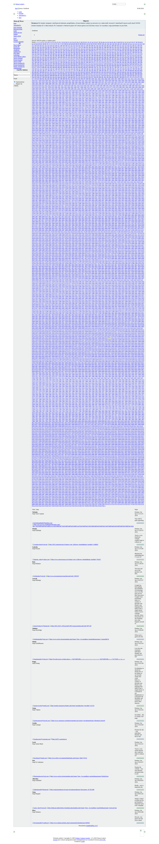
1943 (56, 125)
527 (92, 60)
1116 (137, 84)
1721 (109, 113)
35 (94, 42)
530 (100, 60)
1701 (43, 113)
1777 (69, 117)
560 (66, 62)
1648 (92, 110)
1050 (33, 82)
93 (89, 44)
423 (46, 57)
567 (84, 62)
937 (41, 77)
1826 (119, 118)
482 (87, 59)
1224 (39, 90)
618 (105, 64)
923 (115, 75)
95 (93, 44)
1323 (142, 94)
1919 (89, 123)
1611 (83, 108)
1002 (99, 79)
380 (46, 55)
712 (125, 67)
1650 (99, 110)
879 (113, 74)
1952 (86, 125)
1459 (142, 100)
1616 (99, 108)
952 (79, 77)
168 (53, 47)
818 (66, 72)
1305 (83, 94)
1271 (83, 92)
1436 (66, 100)
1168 (81, 87)
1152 (142, 85)
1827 (122, 118)
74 (54, 44)
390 (71, 55)
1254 (139, 90)
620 (110, 64)
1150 (136, 85)
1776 (66, 117)
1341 (89, 95)
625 (123, 64)
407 (115, 55)
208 (46, 49)
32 (88, 42)
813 (53, 72)
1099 (83, 84)
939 (46, 77)
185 (97, 47)
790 (105, 70)
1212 (111, 89)
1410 (92, 99)
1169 (84, 87)
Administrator (18, 68)
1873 (49, 122)
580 (118, 62)
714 (131, 67)
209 (48, 49)
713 (128, 67)
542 (131, 60)
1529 (36, 105)
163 (41, 47)
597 (51, 64)
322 (118, 52)
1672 (59, 112)
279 (118, 50)
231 (105, 49)
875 (102, 74)
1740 (59, 115)
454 (126, 57)
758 (133, 69)
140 (92, 45)
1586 (112, 107)
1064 (79, 82)
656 (92, 65)
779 (77, 70)
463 (38, 59)
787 (97, 70)
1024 (59, 80)
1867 (142, 120)
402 (102, 55)
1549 (102, 105)
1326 (39, 95)
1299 (63, 94)
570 (92, 62)
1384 (119, 97)
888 (136, 74)
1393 (36, 99)
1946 (66, 125)
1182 (126, 87)
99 (100, 44)
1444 (92, 100)
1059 (63, 82)
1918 (86, 123)
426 (53, 57)
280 (120, 50)
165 (46, 47)
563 (74, 62)
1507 (76, 103)
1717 (96, 113)
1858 (112, 120)
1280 (112, 92)
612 (89, 64)
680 (43, 67)
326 (128, 52)
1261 (49, 92)
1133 (81, 85)
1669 (49, 112)
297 (53, 52)
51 (123, 42)
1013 (135, 79)
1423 (135, 99)
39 (101, 42)
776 (69, 70)
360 (105, 54)
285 (133, 50)
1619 (109, 108)
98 (99, 44)
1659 (129, 110)
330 (138, 52)
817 (64, 72)
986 (56, 79)
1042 (119, 80)
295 (48, 52)
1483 (109, 102)
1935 (142, 123)
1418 (119, 99)
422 (43, 57)
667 (120, 65)
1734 (39, 115)
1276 (99, 92)
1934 (139, 123)
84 (73, 44)
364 (115, 54)
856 (53, 74)
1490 (132, 102)
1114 (130, 84)
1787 (102, 117)
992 (71, 79)
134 (76, 45)
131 (69, 45)
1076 (119, 82)
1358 (33, 97)
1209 (101, 89)
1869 (36, 122)
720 (35, 69)
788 (100, 70)
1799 (142, 117)
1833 (142, 118)
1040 (112, 80)
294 (46, 52)
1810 (66, 118)
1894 (119, 122)
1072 (106, 82)
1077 (122, 82)
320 (113, 52)
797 (123, 70)
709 (118, 67)
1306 (86, 94)
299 (59, 52)
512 (53, 60)
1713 (82, 113)
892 (35, 75)
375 (33, 55)
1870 (39, 122)
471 (59, 59)
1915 (76, 123)
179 (82, 47)
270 (95, 50)
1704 (53, 113)
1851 (89, 120)
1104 (99, 84)
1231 (63, 90)
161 (35, 47)
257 (61, 50)
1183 (129, 87)
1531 (43, 105)
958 (95, 77)
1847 (76, 120)
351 (82, 54)
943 (56, 77)
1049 (142, 80)
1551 (109, 105)
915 (95, 75)
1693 (129, 112)
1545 (89, 105)
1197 (62, 89)
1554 (119, 105)
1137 (94, 85)
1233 (69, 90)
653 (84, 65)
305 (74, 52)
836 (113, 72)
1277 (102, 92)
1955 (96, 125)
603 (66, 64)
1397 (49, 99)
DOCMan (17, 53)
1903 (36, 123)
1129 (68, 85)
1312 (106, 94)
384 (56, 55)
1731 (142, 113)
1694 (132, 112)
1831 (135, 118)
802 (136, 70)
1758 (119, 115)
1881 (76, 122)
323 (120, 52)
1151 (139, 85)
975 (138, 77)
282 (126, 50)
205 (38, 49)
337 (46, 54)
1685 (102, 112)
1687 (109, 112)
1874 (53, 122)
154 (128, 45)
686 (59, 67)
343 (61, 54)
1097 (76, 84)
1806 (53, 118)
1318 (125, 94)
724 (46, 69)
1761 (129, 115)
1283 (122, 92)
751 (115, 69)
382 (51, 55)
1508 (79, 103)
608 (79, 64)
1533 (49, 105)
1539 (69, 105)
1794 (126, 117)
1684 (99, 112)
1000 (92, 79)
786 (95, 70)
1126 (58, 85)
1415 (109, 99)
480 (82, 59)
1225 (43, 90)
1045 (129, 80)
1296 (53, 94)
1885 (89, 122)
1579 (89, 107)
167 (51, 47)
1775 (63, 117)
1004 (105, 79)
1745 (76, 115)
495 (120, 59)
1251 (129, 90)
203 (33, 49)
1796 (132, 117)
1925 (109, 123)
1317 (122, 94)
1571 (63, 107)
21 (68, 42)
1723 (116, 113)
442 (95, 57)
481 (84, 59)
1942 (53, 125)
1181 (123, 87)
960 (100, 77)
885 (128, 74)
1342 (92, 95)
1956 (99, 125)
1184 (133, 87)
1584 (106, 107)
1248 (119, 90)
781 (82, 70)
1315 (116, 94)
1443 (89, 100)
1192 (46, 89)
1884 (86, 122)
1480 (99, 102)
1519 (116, 103)
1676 (73, 112)
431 (66, 57)
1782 (86, 117)
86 (76, 44)
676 (33, 67)
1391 (142, 97)
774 (64, 70)
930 (133, 75)
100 (103, 44)
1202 (78, 89)
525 (87, 60)
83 (71, 44)
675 (141, 65)
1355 (136, 95)
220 (77, 49)
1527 (142, 103)
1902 (33, 123)
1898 (132, 122)
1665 (36, 112)
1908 (53, 123)
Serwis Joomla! (18, 58)
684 (53, 67)
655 (90, 65)
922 (113, 75)
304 (71, 52)
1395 (43, 99)
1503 (63, 103)
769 (51, 70)
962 (105, 77)
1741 (63, 115)
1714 (86, 113)
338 (48, 54)
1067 (89, 82)
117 (33, 45)
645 (64, 65)
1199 (68, 89)
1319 (129, 94)
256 (59, 50)
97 (97, 44)
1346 (106, 95)
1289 (142, 92)
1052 (39, 82)
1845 (69, 120)
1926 (112, 123)
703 (102, 67)
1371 (76, 97)
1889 (102, 122)
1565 (43, 107)
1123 (49, 85)
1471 (69, 102)
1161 (59, 87)
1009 (122, 79)
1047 (136, 80)
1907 (49, 123)
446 (105, 57)
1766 (33, 117)
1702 (46, 113)
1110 (118, 84)
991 (69, 79)
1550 (106, 105)
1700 (39, 113)
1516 (106, 103)
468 (51, 59)
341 (56, 54)
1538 (66, 105)
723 (43, 69)
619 (107, 64)
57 (134, 42)
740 (87, 69)
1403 (69, 99)
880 (115, 74)
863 (71, 74)
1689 (116, 112)
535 (113, 60)
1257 (36, 92)
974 (136, 77)
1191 (42, 89)
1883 (83, 122)
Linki (20, 12)
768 (48, 70)
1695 (136, 112)
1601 (49, 108)
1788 (106, 117)
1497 (43, 103)
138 (87, 45)
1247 (116, 90)
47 (116, 42)
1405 (76, 99)
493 (115, 59)
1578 (86, 107)
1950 (79, 125)
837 (115, 72)
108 (123, 44)
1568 (53, 107)
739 (84, 69)
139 (89, 45)
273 (102, 50)
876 (105, 74)
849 (35, 74)
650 (77, 65)
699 (92, 67)
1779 (76, 117)
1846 (73, 120)
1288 (139, 92)
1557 (129, 105)
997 (84, 79)
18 (63, 42)
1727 (129, 113)
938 (43, 77)
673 (136, 65)
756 (128, 69)
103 (110, 44)
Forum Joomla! (18, 60)
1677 (76, 112)
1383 (116, 97)
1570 (59, 107)
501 (136, 59)
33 (90, 42)
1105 (102, 84)
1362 (46, 97)
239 (125, 49)
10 (48, 42)
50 (121, 42)
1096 (73, 84)
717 (138, 67)
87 (78, 44)
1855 (102, 120)
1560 (139, 105)
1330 (53, 95)
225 (89, 49)
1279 (109, 92)
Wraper (16, 40)
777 (71, 70)
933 (141, 75)
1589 (122, 107)
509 (46, 60)
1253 (136, 90)
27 (79, 42)
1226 (46, 90)
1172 (94, 87)
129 (63, 45)
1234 (73, 90)
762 (33, 70)
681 (46, 67)
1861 (122, 120)
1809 (63, 118)
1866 (139, 120)
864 (74, 74)
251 (46, 50)
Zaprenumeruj (20, 82)
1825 (116, 118)
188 (105, 47)
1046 (132, 80)
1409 (89, 99)
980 (41, 79)
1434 (59, 100)
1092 (59, 84)
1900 (139, 122)
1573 (69, 107)
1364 (53, 97)
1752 (99, 115)
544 (136, 60)
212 (56, 49)
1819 (96, 118)
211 (53, 49)
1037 (102, 80)
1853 (96, 120)
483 (90, 59)
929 (131, 75)
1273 (89, 92)
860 (64, 74)
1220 (138, 89)
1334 (66, 95)
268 (90, 50)
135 (79, 45)
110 (129, 44)
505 (35, 60)
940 (48, 77)
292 (41, 52)
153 (125, 45)
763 (35, 70)
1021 (49, 80)
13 (53, 42)
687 (61, 67)
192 (115, 47)
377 (38, 55)
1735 (43, 115)
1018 (39, 80)
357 (97, 54)
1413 (102, 99)
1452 (119, 100)
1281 (116, 92)
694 (79, 67)
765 (41, 70)
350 (79, 54)
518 (69, 60)
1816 (86, 118)
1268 (73, 92)
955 (87, 77)
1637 (56, 110)
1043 (122, 80)
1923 (102, 123)
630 (136, 64)
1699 (36, 113)
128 (61, 45)
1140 (104, 85)
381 (48, 55)
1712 (79, 113)
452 (120, 57)
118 (35, 45)
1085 (36, 84)
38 (99, 42)
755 (126, 69)
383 (53, 55)
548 (35, 62)
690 (69, 67)
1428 (39, 100)
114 (138, 44)
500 (133, 59)
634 (35, 65)
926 (123, 75)
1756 (112, 115)
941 (51, 77)
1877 (63, 122)
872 (95, 74)
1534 (53, 105)
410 (123, 55)
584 (128, 62)
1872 (46, 122)
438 (84, 57)
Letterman (17, 55)
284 (131, 50)
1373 (83, 97)
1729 (135, 113)
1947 (69, 125)
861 (66, 74)
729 (59, 69)
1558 (132, 105)
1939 (43, 125)
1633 (43, 110)
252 (48, 50)
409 (120, 55)
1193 (49, 89)
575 (105, 62)
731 (64, 69)
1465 (49, 102)
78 (62, 44)
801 (133, 70)
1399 (56, 99)
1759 (122, 115)
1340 (86, 95)
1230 (59, 90)
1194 (52, 89)
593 (41, 64)
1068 (92, 82)
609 (82, 64)
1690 (119, 112)
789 (102, 70)
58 (136, 42)
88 (80, 44)
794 (115, 70)
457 (133, 57)
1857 (109, 120)
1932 (132, 123)
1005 (109, 79)
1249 (122, 90)
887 (133, 74)
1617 (102, 108)
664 (113, 65)
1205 (88, 89)
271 (97, 50)
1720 (106, 113)
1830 (132, 118)
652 (82, 65)
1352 (126, 95)
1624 (125, 108)
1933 (135, 123)
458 (136, 57)
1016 (33, 80)
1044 (126, 80)
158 (138, 45)
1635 (49, 110)
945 (61, 77)
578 (113, 62)
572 (97, 62)
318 (107, 52)
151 (120, 45)
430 (64, 57)
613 (92, 64)
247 (35, 50)
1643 (76, 110)
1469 (63, 102)
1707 (63, 113)
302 (66, 52)
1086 (39, 84)
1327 (43, 95)
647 (69, 65)
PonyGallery (17, 45)
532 (105, 60)
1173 (97, 87)
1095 (69, 84)
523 (82, 60)
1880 (73, 122)
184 (95, 47)
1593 (136, 107)
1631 (36, 110)
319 (110, 52)
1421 (129, 99)
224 (87, 49)
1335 (69, 95)
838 (118, 72)
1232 (66, 90)
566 (82, 62)
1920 (92, 123)
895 (43, 75)
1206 (91, 89)
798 (126, 70)
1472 (73, 102)
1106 (105, 84)
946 (64, 77)
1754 (106, 115)
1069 (96, 82)
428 (59, 57)
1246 (112, 90)
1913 (69, 123)
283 (128, 50)
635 (38, 65)
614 (95, 64)
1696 (139, 112)
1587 (116, 107)
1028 (73, 80)
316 (102, 52)
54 (129, 42)
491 (110, 59)
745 (100, 69)
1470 (66, 102)
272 (100, 50)
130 (66, 45)
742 (92, 69)
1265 (63, 92)
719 (33, 69)
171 (61, 47)
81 (67, 44)
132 (71, 45)
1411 (96, 99)
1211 (108, 89)
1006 (112, 79)
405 (110, 55)
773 (61, 70)
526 (89, 60)
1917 (82, 123)
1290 (33, 94)
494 (118, 59)
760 (138, 69)
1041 (116, 80)
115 (141, 44)
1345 (102, 95)
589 (141, 62)
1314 (112, 94)
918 (102, 75)
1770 (46, 117)
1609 (76, 108)
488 (102, 59)
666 (118, 65)
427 (56, 57)
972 (131, 77)
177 (77, 47)
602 (64, 64)
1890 (106, 122)
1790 (112, 117)
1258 (39, 92)
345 (66, 54)
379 (43, 55)
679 (41, 67)
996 (82, 79)
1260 (46, 92)
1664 (33, 112)
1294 (46, 94)
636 (41, 65)
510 (48, 60)
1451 (116, 100)
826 (87, 72)
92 (88, 44)
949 (71, 77)
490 (108, 59)
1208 (98, 89)
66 (40, 44)
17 (61, 42)
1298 (59, 94)
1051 (36, 82)
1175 (104, 87)
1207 (95, 89)
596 (48, 64)
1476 (86, 102)
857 (56, 74)
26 (77, 42)
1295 (49, 94)
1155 (39, 87)
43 (109, 42)
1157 (46, 87)
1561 (142, 105)
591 (35, 64)
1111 (121, 84)
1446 (99, 100)
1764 (139, 115)
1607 (69, 108)
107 (121, 44)
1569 (56, 107)
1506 (73, 103)
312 (92, 52)
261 (71, 50)
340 (53, 54)
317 (105, 52)
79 (64, 44)
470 (56, 59)
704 (105, 67)
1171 (91, 87)
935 (35, 77)
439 (87, 57)
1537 (63, 105)
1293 (43, 94)
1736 (46, 115)
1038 (106, 80)
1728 (132, 113)
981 (43, 79)
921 (110, 75)
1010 (125, 79)
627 (128, 64)
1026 (66, 80)
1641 (69, 110)
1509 (83, 103)
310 (87, 52)
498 (128, 59)
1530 (39, 105)
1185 (136, 87)
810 (46, 72)
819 (69, 72)
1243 (102, 90)
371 (133, 54)
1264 (59, 92)
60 (140, 42)
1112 (124, 84)
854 (48, 74)
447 (108, 57)
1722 (112, 113)
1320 (132, 94)
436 (79, 57)
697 (87, 67)
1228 (53, 90)
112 (133, 44)
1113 (127, 84)
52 (125, 42)
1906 (46, 123)
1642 (73, 110)
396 (87, 55)
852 (43, 74)
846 (138, 72)
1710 (73, 113)
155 (130, 45)
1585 (109, 107)
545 (138, 60)
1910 (59, 123)
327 (131, 52)
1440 (79, 100)
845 (136, 72)
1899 (136, 122)
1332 (59, 95)
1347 (109, 95)
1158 (49, 87)
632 (141, 64)
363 (113, 54)
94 (91, 44)
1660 (132, 110)
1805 (49, 118)
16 (59, 42)
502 (138, 59)
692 (74, 67)
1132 (78, 85)
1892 (112, 122)
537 (118, 60)
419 (35, 57)
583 (126, 62)
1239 (89, 90)
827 (89, 72)
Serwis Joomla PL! (19, 63)
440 (90, 57)
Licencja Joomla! (19, 41)
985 (53, 79)
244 (138, 49)
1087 (43, 84)
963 (108, 77)
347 (71, 54)
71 (49, 44)
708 (115, 67)
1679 (83, 112)
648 (71, 65)
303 (69, 52)
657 (95, 65)
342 (59, 54)
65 (38, 44)
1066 (86, 82)
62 (32, 44)
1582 (99, 107)
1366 (59, 97)
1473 (76, 102)
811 (48, 72)
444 (100, 57)
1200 (71, 89)
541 (128, 60)
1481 (102, 102)
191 (113, 47)
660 (102, 65)
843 (131, 72)
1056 (53, 82)
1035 (96, 80)
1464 (46, 102)
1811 (69, 118)
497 (126, 59)
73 (53, 44)
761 (141, 69)
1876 (59, 122)
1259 (43, 92)
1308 (92, 94)
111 (131, 44)
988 (61, 79)
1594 (139, 107)
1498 (46, 103)
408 (118, 55)
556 (56, 62)
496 (123, 59)
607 (77, 64)
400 (97, 55)
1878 (66, 122)
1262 (53, 92)
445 (102, 57)
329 (136, 52)
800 (131, 70)
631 (138, 64)
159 (141, 45)
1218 (131, 89)
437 (82, 57)
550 (41, 62)
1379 (102, 97)
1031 (83, 80)
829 (95, 72)
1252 (132, 90)
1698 (33, 113)
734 (71, 69)
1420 (125, 99)
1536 (59, 105)
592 (38, 64)
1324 (33, 95)
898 (51, 75)
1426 (33, 100)
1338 (79, 95)
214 (61, 49)
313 (95, 52)
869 (87, 74)
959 (97, 77)
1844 (66, 120)
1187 (142, 87)
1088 (46, 84)
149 (115, 45)
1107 (108, 84)
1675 (69, 112)
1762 (132, 115)
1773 (56, 117)
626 (125, 64)
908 (77, 75)
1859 (116, 120)
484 (92, 59)
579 (115, 62)
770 (53, 70)
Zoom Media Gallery (20, 56)
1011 (129, 79)
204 (35, 49)
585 (131, 62)
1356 (139, 95)
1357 (142, 95)
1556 (126, 105)
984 (51, 79)
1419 (122, 99)
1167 (78, 87)
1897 (129, 122)
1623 (122, 108)
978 (35, 79)
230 (102, 49)
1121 (42, 85)
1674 (66, 112)
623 (118, 64)
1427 (36, 100)
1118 (33, 85)
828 (92, 72)
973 (133, 77)
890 (141, 74)
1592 (132, 107)
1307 (89, 94)
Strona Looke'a (19, 4)
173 (66, 47)
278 (115, 50)
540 (125, 60)
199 (133, 47)
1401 (63, 99)
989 (64, 79)
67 (42, 44)
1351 (122, 95)
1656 (119, 110)
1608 (73, 108)
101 (105, 44)
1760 (126, 115)
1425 (142, 99)
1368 (66, 97)
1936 (33, 125)
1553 (116, 105)
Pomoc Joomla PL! (19, 66)
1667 (43, 112)
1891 (109, 122)
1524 (132, 103)
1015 (142, 79)
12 (52, 42)
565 (79, 62)
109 (126, 44)
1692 (126, 112)
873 (97, 74)
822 (77, 72)
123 (48, 45)
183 (92, 47)
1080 (132, 82)
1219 (134, 89)
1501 (56, 103)
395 (84, 55)
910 (82, 75)
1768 (39, 117)
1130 (71, 85)
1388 (132, 97)
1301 (69, 94)
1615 (96, 108)
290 (35, 52)
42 (107, 42)
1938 (39, 125)
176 (74, 47)
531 (102, 60)
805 (33, 72)
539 (123, 60)
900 (56, 75)
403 (105, 55)
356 (95, 54)
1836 (39, 120)
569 (90, 62)
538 (120, 60)
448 (110, 57)
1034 (92, 80)
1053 (43, 82)
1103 (95, 84)
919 (105, 75)
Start (16, 8)
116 (143, 44)
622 (115, 64)
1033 (89, 80)
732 (66, 69)
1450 (112, 100)
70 (47, 44)
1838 (46, 120)
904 (66, 75)
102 (108, 44)
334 (38, 54)
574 (102, 62)
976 (141, 77)
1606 (66, 108)
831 (100, 72)
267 (87, 50)
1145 (120, 85)
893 (38, 75)
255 (56, 50)
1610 (79, 108)
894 (41, 75)
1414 (106, 99)
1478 (92, 102)
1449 (109, 100)
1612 (86, 108)
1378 (99, 97)
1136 (91, 85)
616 (100, 64)
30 (85, 42)
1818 (92, 118)
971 (128, 77)
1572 (66, 107)
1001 (95, 79)
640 (51, 65)
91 (86, 44)
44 (110, 42)
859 (61, 74)
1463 (43, 102)
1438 (73, 100)
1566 (46, 107)
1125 (55, 85)
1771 (49, 117)
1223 (36, 90)
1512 (92, 103)
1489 (129, 102)
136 (82, 45)
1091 (56, 84)
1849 (83, 120)
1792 (119, 117)
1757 (116, 115)
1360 (39, 97)
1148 (129, 85)
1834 (33, 120)
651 (79, 65)
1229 (56, 90)
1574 (73, 107)
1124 (52, 85)
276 (110, 50)
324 (123, 52)
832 (102, 72)
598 (53, 64)
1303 (76, 94)
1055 (49, 82)
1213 (114, 89)
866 (79, 74)
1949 (76, 125)
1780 (79, 117)
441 (92, 57)
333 (35, 54)
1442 (86, 100)
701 (97, 67)
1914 (72, 123)
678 (38, 67)
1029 (76, 80)
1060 (66, 82)
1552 (112, 105)
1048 (139, 80)
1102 (92, 84)
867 (82, 74)
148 (112, 45)
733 (69, 69)
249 (41, 50)
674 (138, 65)
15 (57, 42)
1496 (39, 103)
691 (71, 67)
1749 (89, 115)
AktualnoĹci (22, 15)
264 (79, 50)
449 (113, 57)
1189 (36, 89)
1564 (39, 107)
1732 (33, 115)
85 (75, 44)
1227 (49, 90)
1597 (36, 108)
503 (141, 59)
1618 (106, 108)
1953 (89, 125)
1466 (53, 102)
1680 (86, 112)
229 (100, 49)
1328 (46, 95)
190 (110, 47)
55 (131, 42)
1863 (129, 120)
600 (59, 64)
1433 (56, 100)
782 (84, 70)
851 (41, 74)
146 (107, 45)
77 (60, 44)
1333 (63, 95)
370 (131, 54)
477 (74, 59)
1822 (106, 118)
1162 (62, 87)
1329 (49, 95)
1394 (39, 99)
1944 (59, 125)
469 (53, 59)
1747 (83, 115)
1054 (46, 82)
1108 (112, 84)
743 (95, 69)
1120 (39, 85)
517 (66, 60)
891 (33, 75)
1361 (43, 97)
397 (90, 55)
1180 (120, 87)
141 (94, 45)
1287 (136, 92)
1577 (83, 107)
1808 (59, 118)
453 (123, 57)
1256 (33, 92)
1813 (76, 118)
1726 (125, 113)
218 (71, 49)
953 (82, 77)
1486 (119, 102)
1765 (142, 115)
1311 (102, 94)
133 (74, 45)
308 (82, 52)
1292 (39, 94)
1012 (132, 79)
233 (110, 49)
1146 (123, 85)
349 (77, 54)
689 (66, 67)
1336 (73, 95)
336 (43, 54)
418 (33, 57)
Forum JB (16, 46)
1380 (106, 97)
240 (128, 49)
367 (123, 54)
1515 (102, 103)
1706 (59, 113)
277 (113, 50)
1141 (107, 85)
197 (128, 47)
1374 (86, 97)
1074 (112, 82)
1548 (99, 105)
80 (65, 44)
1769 (43, 117)
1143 (113, 85)
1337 (76, 95)
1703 (49, 113)
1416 (112, 99)
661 (105, 65)
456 (131, 57)
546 (141, 60)
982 (46, 79)
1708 (66, 113)
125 (53, 45)
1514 (99, 103)
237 (120, 49)
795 (118, 70)
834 (107, 72)
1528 (33, 105)
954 (84, 77)
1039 (109, 80)
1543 (83, 105)
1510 (86, 103)
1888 (99, 122)
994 (77, 79)
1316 (119, 94)
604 (69, 64)
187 (102, 47)
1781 (83, 117)
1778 (73, 117)
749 (110, 69)
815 (59, 72)
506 (38, 60)
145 (105, 45)
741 (90, 69)
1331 (56, 95)
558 (61, 62)
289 (33, 52)
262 (74, 50)
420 (38, 57)
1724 (119, 113)
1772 (53, 117)
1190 (39, 89)
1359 (36, 97)
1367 (63, 97)
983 (48, 79)
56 (133, 42)
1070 (99, 82)
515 (61, 60)
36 (96, 42)
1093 (63, 84)
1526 (139, 103)
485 (95, 59)
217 (69, 49)
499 (131, 59)
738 (82, 69)
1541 (76, 105)
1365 (56, 97)
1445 (96, 100)
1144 (116, 85)
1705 (56, 113)
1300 (66, 94)
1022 (53, 80)
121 (43, 45)
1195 (55, 89)
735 (74, 69)
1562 (33, 107)
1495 (36, 103)
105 (116, 44)
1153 (33, 87)
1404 (73, 99)
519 (71, 60)
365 (118, 54)
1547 (96, 105)
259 (66, 50)
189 (108, 47)
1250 (126, 90)
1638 (59, 110)
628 (131, 64)
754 (123, 69)
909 (79, 75)
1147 (126, 85)
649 (74, 65)
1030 (79, 80)
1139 (100, 85)
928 (128, 75)
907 (74, 75)
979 (38, 79)
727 (53, 69)
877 (108, 74)
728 (56, 69)
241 (131, 49)
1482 (106, 102)
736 (77, 69)
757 (131, 69)
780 (79, 70)
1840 (53, 120)
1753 (102, 115)
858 (59, 74)
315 (100, 52)
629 (133, 64)
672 (133, 65)
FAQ (15, 38)
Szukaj (16, 34)
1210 (105, 89)
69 (45, 44)
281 (123, 50)
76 (58, 44)
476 (71, 59)
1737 (49, 115)
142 (97, 45)
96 (95, 44)
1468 (59, 102)
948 (69, 77)
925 (120, 75)
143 (100, 45)
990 (66, 79)
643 (59, 65)
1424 (139, 99)
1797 (136, 117)
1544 (86, 105)
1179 (117, 87)
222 (82, 49)
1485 (116, 102)
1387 (129, 97)
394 (82, 55)
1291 (36, 94)
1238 (86, 90)
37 (98, 42)
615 (97, 64)
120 (40, 45)
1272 (86, 92)
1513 (96, 103)
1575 (76, 107)
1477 (89, 102)
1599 (43, 108)
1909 (56, 123)
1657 (122, 110)
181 (87, 47)
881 (118, 74)
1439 (76, 100)
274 (105, 50)
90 (84, 44)
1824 (112, 118)
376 (35, 55)
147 (110, 45)
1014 (138, 79)
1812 (72, 118)
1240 (92, 90)
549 (38, 62)
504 (33, 60)
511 (51, 60)
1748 (86, 115)
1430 (46, 100)
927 (125, 75)
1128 (65, 85)
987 (59, 79)
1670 (53, 112)
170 (59, 47)
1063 (76, 82)
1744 (73, 115)
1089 (49, 84)
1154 (36, 87)
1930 (125, 123)
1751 (96, 115)
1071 (102, 82)
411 (126, 55)
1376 (92, 97)
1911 (63, 123)
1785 (96, 117)
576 (108, 62)
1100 (86, 84)
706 (110, 67)
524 (84, 60)
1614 (92, 108)
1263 (56, 92)
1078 (126, 82)
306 (77, 52)
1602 (53, 108)
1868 (33, 122)
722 (41, 69)
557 (59, 62)
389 (69, 55)
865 (77, 74)
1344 (99, 95)
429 (61, 57)
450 (115, 57)
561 (69, 62)
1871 (43, 122)
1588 (119, 107)
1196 (59, 89)
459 (138, 57)
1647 (89, 110)
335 (41, 54)
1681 (89, 112)
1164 (68, 87)
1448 (106, 100)
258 (64, 50)
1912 (66, 123)
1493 (142, 102)
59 (138, 42)
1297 (56, 94)
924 (118, 75)
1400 (59, 99)
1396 (46, 99)
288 (141, 50)
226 (92, 49)
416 (138, 55)
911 (84, 75)
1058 (59, 82)
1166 (75, 87)
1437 (69, 100)
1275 (96, 92)
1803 (43, 118)
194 (120, 47)
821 (74, 72)
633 (33, 65)
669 (126, 65)
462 (35, 59)
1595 (142, 107)
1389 (136, 97)
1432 (53, 100)
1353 (129, 95)
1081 (136, 82)
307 (79, 52)
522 (79, 60)
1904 (39, 123)
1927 (116, 123)
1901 (142, 122)
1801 (36, 118)
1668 (46, 112)
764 (38, 70)
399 (95, 55)
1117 (140, 84)
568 (87, 62)
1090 (53, 84)
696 (84, 67)
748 (108, 69)
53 (127, 42)
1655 (116, 110)
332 (33, 54)
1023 (56, 80)
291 (38, 52)
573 (100, 62)
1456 (132, 100)
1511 (89, 103)
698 (90, 67)
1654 (112, 110)
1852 (92, 120)
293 (43, 52)
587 (136, 62)
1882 (79, 122)
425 (51, 57)
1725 (122, 113)
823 (79, 72)
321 (115, 52)
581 (120, 62)
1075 (116, 82)
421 (41, 57)
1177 (110, 87)
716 (136, 67)
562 (71, 62)
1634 (46, 110)
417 (141, 55)
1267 (69, 92)
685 (56, 67)
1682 (92, 112)
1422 (132, 99)
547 (33, 62)
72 (51, 44)
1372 (79, 97)
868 (84, 74)
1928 (119, 123)
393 (79, 55)
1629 (142, 108)
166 (48, 47)
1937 (36, 125)
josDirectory (17, 51)
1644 (79, 110)
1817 (89, 118)
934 (33, 77)
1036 (99, 80)
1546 (92, 105)
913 (89, 75)
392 (77, 55)
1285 (129, 92)
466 (46, 59)
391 (74, 55)
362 (110, 54)
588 (138, 62)
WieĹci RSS (17, 36)
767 (46, 70)
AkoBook (16, 50)
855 (51, 74)
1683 (96, 112)
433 (71, 57)
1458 (139, 100)
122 (45, 45)
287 (138, 50)
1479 (96, 102)
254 (53, 50)
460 (141, 57)
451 (118, 57)
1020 (46, 80)
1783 (89, 117)
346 (69, 54)
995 (79, 79)
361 (108, 54)
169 (56, 47)
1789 (109, 117)
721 (38, 69)
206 (41, 49)
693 (77, 67)
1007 (115, 79)
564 (77, 62)
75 (56, 44)
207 (43, 49)
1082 (139, 82)
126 (56, 45)
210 (51, 49)
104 (113, 44)
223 (84, 49)
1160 (55, 87)
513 (56, 60)
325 (125, 52)
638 (46, 65)
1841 (56, 120)
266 (84, 50)
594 (43, 64)
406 (113, 55)
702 (100, 67)
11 (50, 42)
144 (102, 45)
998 (87, 79)
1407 (83, 99)
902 (61, 75)
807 (38, 72)
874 (100, 74)
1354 (132, 95)
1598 (39, 108)
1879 (69, 122)
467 (48, 59)
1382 (112, 97)
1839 (49, 120)
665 (115, 65)
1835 (36, 120)
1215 (121, 89)
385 (59, 55)
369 (128, 54)
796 (120, 70)
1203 (81, 89)
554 (51, 62)
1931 (129, 123)
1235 (76, 90)
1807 (56, 118)
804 (141, 70)
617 (102, 64)
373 (138, 54)
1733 (36, 115)
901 (59, 75)
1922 (99, 123)
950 (74, 77)
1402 (66, 99)
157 (136, 45)
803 (138, 70)
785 (92, 70)
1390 (139, 97)
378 (41, 55)
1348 (112, 95)
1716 (92, 113)
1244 (106, 90)
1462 (39, 102)
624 (120, 64)
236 (118, 49)
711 (123, 67)
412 (128, 55)
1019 (43, 80)
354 (90, 54)
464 (41, 59)
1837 (43, 120)
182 (90, 47)
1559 (136, 105)
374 (141, 54)
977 (33, 79)
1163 (65, 87)
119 (38, 45)
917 (100, 75)
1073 (109, 82)
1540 (73, 105)
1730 (139, 113)
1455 (129, 100)
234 (113, 49)
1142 (110, 85)
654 (87, 65)
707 (113, 67)
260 (69, 50)
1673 (63, 112)
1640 (66, 110)
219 (74, 49)
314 (97, 52)
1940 (46, 125)
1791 (116, 117)
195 (123, 47)
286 (136, 50)
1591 (129, 107)
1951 (83, 125)
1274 (92, 92)
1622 (119, 108)
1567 (49, 107)
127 (58, 45)
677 (35, 67)
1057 (56, 82)
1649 (96, 110)
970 (126, 77)
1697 (142, 112)
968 (120, 77)
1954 (92, 125)
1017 (36, 80)
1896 (126, 122)
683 (51, 67)
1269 (76, 92)
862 (69, 74)
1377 (96, 97)
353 (87, 54)
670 (128, 65)
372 (136, 54)
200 (136, 47)
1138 (97, 85)
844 (133, 72)
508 (43, 60)
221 (79, 49)
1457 (136, 100)
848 (33, 74)
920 (107, 75)
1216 (124, 89)
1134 (84, 85)
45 (112, 42)
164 (43, 47)
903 (64, 75)
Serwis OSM (17, 61)
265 (82, 50)
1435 (63, 100)
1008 (119, 79)
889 (138, 74)
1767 (36, 117)
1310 (99, 94)
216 (66, 49)
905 (69, 75)
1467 (56, 102)
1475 (83, 102)
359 (102, 54)
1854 (99, 120)
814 (56, 72)
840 (123, 72)
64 (36, 44)
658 (97, 65)
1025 (63, 80)
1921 (96, 123)
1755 (109, 115)
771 (56, 70)
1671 (56, 112)
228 (97, 49)
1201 (75, 89)
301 (64, 52)
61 (142, 42)
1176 (107, 87)
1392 (33, 99)
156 (133, 45)
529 (97, 60)
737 (79, 69)
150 (118, 45)
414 (133, 55)
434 (74, 57)
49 (120, 42)
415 (136, 55)
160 (33, 47)
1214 (118, 89)
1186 (139, 87)
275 (108, 50)
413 (131, 55)
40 (103, 42)
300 (61, 52)
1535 (56, 105)
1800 (33, 118)
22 (70, 42)
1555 (122, 105)
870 (90, 74)
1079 (129, 82)
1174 (100, 87)
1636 (53, 110)
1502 (59, 103)
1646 (86, 110)
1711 (76, 113)
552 (46, 62)
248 (38, 50)
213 (59, 49)
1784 (92, 117)
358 (100, 54)
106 (118, 44)
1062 (73, 82)
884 (126, 74)
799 (128, 70)
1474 (79, 102)
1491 (136, 102)
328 (133, 52)
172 (64, 47)
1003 (102, 79)
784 (90, 70)
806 (35, 72)
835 (110, 72)
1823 (109, 118)
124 (51, 45)
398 (92, 55)
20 (66, 42)
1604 (59, 108)
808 (41, 72)
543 (133, 60)
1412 (99, 99)
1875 (56, 122)
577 (110, 62)
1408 (86, 99)
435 (77, 57)
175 (71, 47)
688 (64, 67)
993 (74, 79)
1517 (109, 103)
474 (66, 59)
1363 (49, 97)
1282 (119, 92)
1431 (49, 100)
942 (53, 77)
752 (118, 69)
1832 (139, 118)
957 (92, 77)
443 (97, 57)
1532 (46, 105)
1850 (86, 120)
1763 (136, 115)
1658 (126, 110)
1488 (126, 102)
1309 (96, 94)
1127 (62, 85)
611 (87, 64)
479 (79, 59)
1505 (69, 103)
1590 (126, 107)
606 (74, 64)
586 (133, 62)
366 (120, 54)
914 (92, 75)
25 (75, 42)
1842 (59, 120)
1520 (119, 103)
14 (55, 42)
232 (107, 49)
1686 (106, 112)
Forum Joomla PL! (19, 65)
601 (61, 64)
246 (33, 50)
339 (51, 54)
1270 (79, 92)
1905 (43, 123)
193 (118, 47)
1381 (109, 97)
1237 (83, 90)
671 (131, 65)
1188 (33, 89)
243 (136, 49)
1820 (99, 118)
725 (48, 69)
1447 (102, 100)
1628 (139, 108)
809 (43, 72)
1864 (132, 120)
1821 (102, 118)
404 (108, 55)
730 (61, 69)
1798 (139, 117)
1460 (33, 102)
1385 (122, 97)
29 (83, 42)
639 (48, 65)
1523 (129, 103)
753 (120, 69)
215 (64, 49)
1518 (112, 103)
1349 (116, 95)
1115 (134, 84)
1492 (139, 102)
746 (102, 69)
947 (66, 77)
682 (48, 67)
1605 (63, 108)
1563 (36, 107)
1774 (59, 117)
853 (46, 74)
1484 (112, 102)
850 (38, 74)
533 (107, 60)
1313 (109, 94)
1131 (75, 85)
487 (100, 59)
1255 (142, 90)
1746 (79, 115)
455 (128, 57)
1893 (116, 122)
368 (126, 54)
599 (56, 64)
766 (43, 70)
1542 (79, 105)
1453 (122, 100)
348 (74, 54)
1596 (33, 108)
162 (38, 47)
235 (115, 49)
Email (15, 78)
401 (100, 55)
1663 (142, 110)
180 (84, 47)
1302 (73, 94)
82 (69, 44)
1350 (119, 95)
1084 (33, 84)
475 (69, 59)
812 (51, 72)
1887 (96, 122)
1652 (106, 110)
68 (43, 44)
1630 (33, 110)
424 (48, 57)
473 (64, 59)
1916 (79, 123)
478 (77, 59)
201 (138, 47)
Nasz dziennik (18, 27)
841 (125, 72)
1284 (126, 92)
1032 (86, 80)
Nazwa (16, 75)
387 (64, 55)
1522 (125, 103)
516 (64, 60)
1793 (122, 117)
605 (71, 64)
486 (97, 59)
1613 (89, 108)
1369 (69, 97)
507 (41, 60)
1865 (136, 120)
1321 (135, 94)
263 (77, 50)
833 (105, 72)
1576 (79, 107)
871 (92, 74)
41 (105, 42)
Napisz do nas (18, 32)
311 (90, 52)
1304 (79, 94)
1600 (46, 108)
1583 (102, 107)
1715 (89, 113)
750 (113, 69)
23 (72, 42)
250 (43, 50)
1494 (33, 103)
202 (141, 47)
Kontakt (21, 13)
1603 (56, 108)
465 (43, 59)
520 (74, 60)
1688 (112, 112)
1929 (122, 123)
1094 (66, 84)
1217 (128, 89)
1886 (92, 122)
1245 (109, 90)
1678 (79, 112)
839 (120, 72)
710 (120, 67)
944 (59, 77)
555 (53, 62)
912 (87, 75)
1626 (132, 108)
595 (46, 64)
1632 (39, 110)
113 (136, 44)
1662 (139, 110)
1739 (56, 115)
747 (105, 69)
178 (79, 47)
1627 (135, 108)
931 (136, 75)
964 (110, 77)
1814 (79, 118)
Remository (17, 48)
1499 (49, 103)
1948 (73, 125)
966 (115, 77)
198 (131, 47)
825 (84, 72)
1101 (89, 84)
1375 (89, 97)
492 (113, 59)
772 (59, 70)
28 (81, 42)
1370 (73, 97)
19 (64, 42)
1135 (87, 85)
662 (108, 65)
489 (105, 59)
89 (82, 44)
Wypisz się (19, 84)
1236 (79, 90)
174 (69, 47)
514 (59, 60)
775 (66, 70)
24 (74, 42)
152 (123, 45)
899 (53, 75)
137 (84, 45)
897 (48, 75)
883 (123, 74)
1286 (132, 92)
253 (51, 50)
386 (61, 55)
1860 (119, 120)
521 (77, 60)
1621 (116, 108)
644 (61, 65)
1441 (83, 100)
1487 (122, 102)
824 (82, 72)
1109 (115, 84)
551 (43, 62)
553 (48, 62)
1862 (126, 120)
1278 (106, 92)
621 (113, 64)
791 (108, 70)
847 (141, 72)
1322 (139, 94)
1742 (66, 115)
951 (77, 77)
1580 (92, 107)
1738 (53, 115)
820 (71, 72)
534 (110, 60)
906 (71, 75)
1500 (53, 103)
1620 (112, 108)
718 (141, 67)
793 (113, 70)
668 (123, 65)
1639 (63, 110)
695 (82, 67)
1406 (79, 99)
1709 (69, 113)
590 (33, 64)
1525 (135, 103)
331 (141, 52)
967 (118, 77)
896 (46, 75)
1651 (102, 110)
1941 (49, 125)
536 (115, 60)
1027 (69, 80)
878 (110, 74)
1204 (85, 89)
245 (141, 49)
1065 (83, 82)
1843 (63, 120)
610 (84, 64)
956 (90, 77)
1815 (82, 118)
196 (126, 47)
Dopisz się (141, 35)
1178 (113, 87)
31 (87, 42)
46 (114, 42)
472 (61, 59)
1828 (125, 118)
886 (131, 74)
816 (61, 72)
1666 (39, 112)
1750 (92, 115)
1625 (129, 108)
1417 (116, 99)
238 (123, 49)
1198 (65, 89)
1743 (69, 115)
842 (128, 72)
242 (133, 49)
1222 (33, 90)
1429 (43, 100)
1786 (99, 117)
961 (102, 77)
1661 (136, 110)
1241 (96, 90)
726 (51, 69)
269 (92, 50)
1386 (126, 97)
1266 (66, 92)
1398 (53, 99)
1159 (52, 87)
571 (95, 62)
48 (118, 42)
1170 (88, 87)
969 (123, 77)
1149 (132, 85)
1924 (106, 123)
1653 (109, 110)
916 (97, 75)
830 (97, 72)
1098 (79, 84)
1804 (46, 118)
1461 (36, 102)
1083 (142, 82)
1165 (71, 87)
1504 (66, 103)
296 (51, 52)
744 (97, 69)
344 (64, 54)
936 (38, 77)
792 (110, 70)
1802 (39, 118)
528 (95, 60)
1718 (99, 113)
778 (74, 70)
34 (92, 42)
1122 (46, 85)
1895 (122, 122)
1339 (83, 95)
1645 (83, 110)
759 (136, 69)
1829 (129, 118)
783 (87, 70)
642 (56, 65)
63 (34, 44)
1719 (102, 113)
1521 (122, 103)
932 (138, 75)
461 (33, 59)
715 (133, 67)
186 (100, 47)
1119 (36, 85)
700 (95, 67)
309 (84, 52)
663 (110, 65)
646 (66, 65)
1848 (79, 120)
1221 (141, 89)
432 (69, 57)
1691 (122, 112)
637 (43, 65)
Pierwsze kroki (18, 29)
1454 (126, 100)
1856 (106, 120)
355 (92, 54)
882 (120, 74)
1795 (129, 117)
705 (108, 67)
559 (64, 62)
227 (95, 49)
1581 (96, 107)
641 (53, 65)
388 (66, 55)
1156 (42, 87)
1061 (69, 82)
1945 (63, 125)
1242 (99, 90)
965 (113, 77)
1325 (36, 95)
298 (56, 52)
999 (90, 79)
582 (123, 62)
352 (84, 54)
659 (100, 65)
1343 (96, 95)
